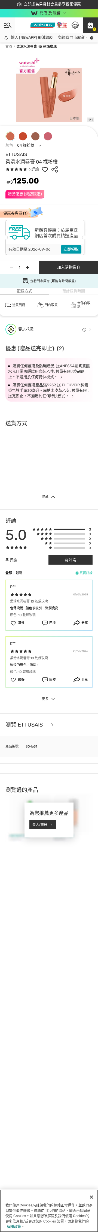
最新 (19, 573)
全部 (8, 573)
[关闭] (91, 1197)
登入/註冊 (39, 824)
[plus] (27, 267)
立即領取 (71, 249)
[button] (90, 25)
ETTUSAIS (16, 154)
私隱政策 (14, 1226)
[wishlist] (45, 169)
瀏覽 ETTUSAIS (24, 725)
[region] (49, 1210)
